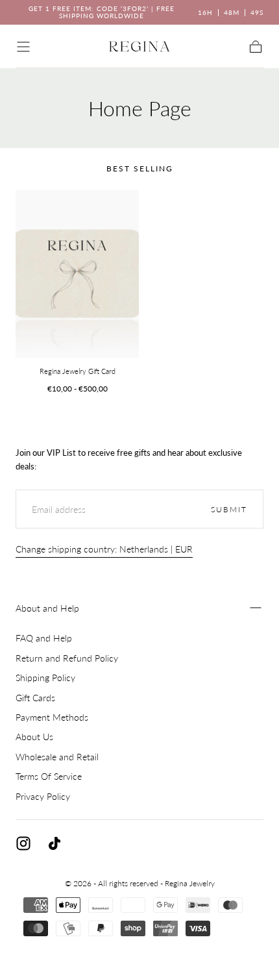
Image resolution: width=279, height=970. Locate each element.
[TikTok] (54, 843)
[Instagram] (23, 843)
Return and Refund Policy (67, 658)
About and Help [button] (47, 608)
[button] (23, 47)
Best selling (139, 168)
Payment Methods (52, 717)
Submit (229, 509)
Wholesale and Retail (57, 756)
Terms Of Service (49, 776)
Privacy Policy (43, 796)
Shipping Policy (45, 677)
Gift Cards (35, 697)
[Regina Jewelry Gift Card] (77, 274)
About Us (34, 736)
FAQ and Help (44, 637)
